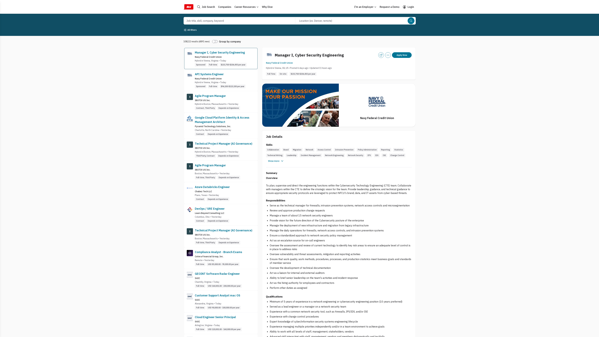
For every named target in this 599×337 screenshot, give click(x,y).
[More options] (388, 55)
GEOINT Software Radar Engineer (217, 274)
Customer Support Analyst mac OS (217, 295)
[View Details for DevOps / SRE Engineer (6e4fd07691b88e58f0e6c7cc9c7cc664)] (221, 214)
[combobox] (236, 20)
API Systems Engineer (209, 74)
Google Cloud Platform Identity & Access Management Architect (222, 120)
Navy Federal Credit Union (279, 62)
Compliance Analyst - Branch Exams (218, 252)
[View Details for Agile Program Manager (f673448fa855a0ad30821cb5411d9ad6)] (221, 171)
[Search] (411, 20)
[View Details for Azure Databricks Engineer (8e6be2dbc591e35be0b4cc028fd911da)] (221, 193)
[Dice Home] (188, 7)
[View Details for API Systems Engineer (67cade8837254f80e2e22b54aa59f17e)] (221, 80)
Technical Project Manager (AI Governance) (223, 143)
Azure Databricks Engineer (212, 187)
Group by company (230, 41)
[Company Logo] (190, 58)
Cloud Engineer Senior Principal (215, 317)
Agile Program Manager (210, 96)
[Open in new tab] (381, 55)
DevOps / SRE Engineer (210, 208)
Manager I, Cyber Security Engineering (220, 52)
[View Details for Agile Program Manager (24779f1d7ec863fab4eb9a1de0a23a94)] (221, 101)
